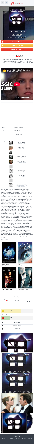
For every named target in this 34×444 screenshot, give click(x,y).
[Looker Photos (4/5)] (17, 403)
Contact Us (22, 438)
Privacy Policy (17, 439)
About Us (16, 438)
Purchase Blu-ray (17, 325)
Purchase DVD (17, 328)
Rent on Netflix (17, 322)
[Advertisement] (15, 114)
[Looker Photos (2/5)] (17, 363)
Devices (11, 438)
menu (2, 2)
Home (3, 438)
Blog (7, 438)
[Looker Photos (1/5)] (17, 342)
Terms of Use (29, 438)
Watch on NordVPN (17, 49)
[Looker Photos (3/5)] (17, 383)
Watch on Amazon (17, 45)
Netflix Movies (15, 442)
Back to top (17, 436)
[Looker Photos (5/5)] (17, 423)
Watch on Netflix (17, 42)
